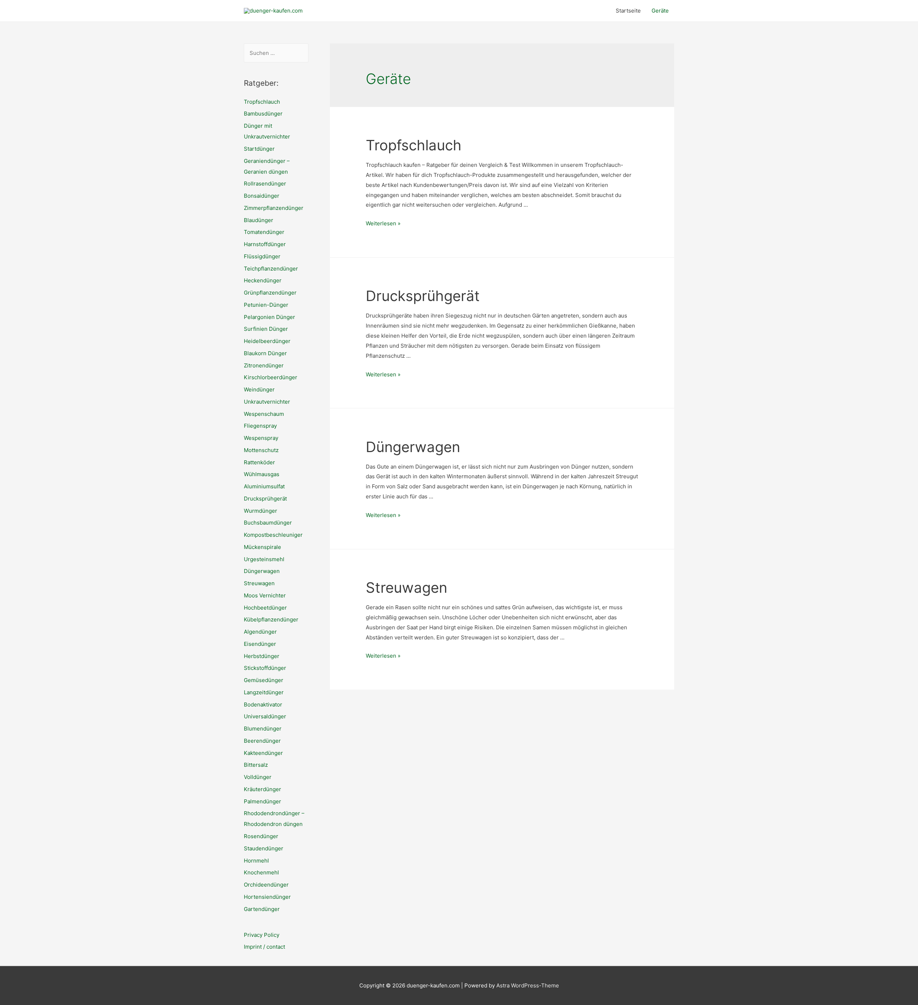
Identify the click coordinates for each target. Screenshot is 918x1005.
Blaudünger (258, 220)
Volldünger (257, 777)
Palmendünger (262, 801)
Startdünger (259, 148)
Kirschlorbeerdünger (270, 377)
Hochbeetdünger (265, 607)
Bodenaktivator (263, 704)
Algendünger (260, 631)
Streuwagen (259, 583)
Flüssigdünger (262, 256)
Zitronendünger (264, 365)
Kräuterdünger (262, 789)
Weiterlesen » (383, 223)
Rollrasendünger (265, 183)
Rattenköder (259, 462)
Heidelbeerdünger (267, 341)
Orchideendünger (266, 884)
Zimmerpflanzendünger (273, 208)
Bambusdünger (263, 113)
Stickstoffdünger (265, 667)
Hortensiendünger (267, 896)
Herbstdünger (261, 656)
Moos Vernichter (265, 595)
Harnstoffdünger (265, 244)
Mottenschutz (261, 450)
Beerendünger (262, 740)
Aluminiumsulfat (264, 486)
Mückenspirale (262, 547)
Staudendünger (263, 848)
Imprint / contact (264, 946)
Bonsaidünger (261, 195)
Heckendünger (262, 280)
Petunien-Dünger (266, 304)
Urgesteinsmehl (264, 559)
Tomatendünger (264, 232)
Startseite (628, 10)
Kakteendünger (263, 753)
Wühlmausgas (261, 474)
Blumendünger (262, 728)
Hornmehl (256, 860)
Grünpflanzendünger (270, 292)
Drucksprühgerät (265, 498)
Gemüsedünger (263, 680)
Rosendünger (261, 836)
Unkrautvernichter (267, 401)
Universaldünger (265, 716)
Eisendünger (260, 643)
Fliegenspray (260, 425)
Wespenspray (261, 438)
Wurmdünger (260, 510)
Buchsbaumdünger (268, 522)
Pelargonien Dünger (269, 317)
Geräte (660, 10)
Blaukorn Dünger (265, 353)
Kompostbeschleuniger (273, 534)
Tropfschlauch (262, 101)
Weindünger (259, 389)
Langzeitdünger (264, 692)
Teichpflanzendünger (271, 268)
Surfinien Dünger (266, 328)
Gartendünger (262, 909)
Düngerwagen (262, 571)
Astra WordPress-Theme (527, 985)
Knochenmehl (261, 872)
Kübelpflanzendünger (271, 619)
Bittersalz (256, 764)
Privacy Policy (261, 934)
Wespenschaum (264, 413)
